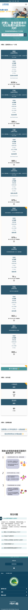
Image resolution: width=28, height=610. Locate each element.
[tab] (14, 518)
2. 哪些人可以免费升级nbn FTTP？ (12, 532)
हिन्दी (18, 1)
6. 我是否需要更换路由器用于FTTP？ (12, 548)
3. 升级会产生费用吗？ (8, 536)
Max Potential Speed (14, 78)
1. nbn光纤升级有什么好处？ (10, 518)
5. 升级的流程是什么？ (8, 544)
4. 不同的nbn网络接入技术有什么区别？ (13, 540)
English (10, 1)
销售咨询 (14, 560)
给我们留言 (14, 564)
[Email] (14, 568)
